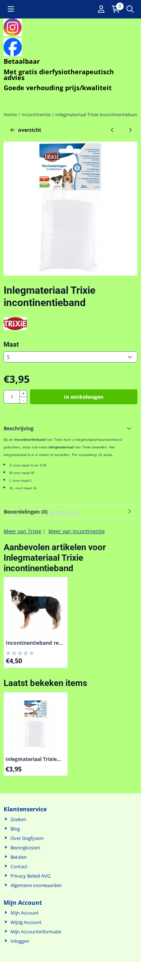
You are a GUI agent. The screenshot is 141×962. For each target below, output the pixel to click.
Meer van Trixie (22, 531)
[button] (11, 9)
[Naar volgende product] (130, 129)
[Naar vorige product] (112, 129)
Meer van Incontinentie (76, 531)
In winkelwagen (83, 396)
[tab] (70, 428)
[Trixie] (15, 328)
